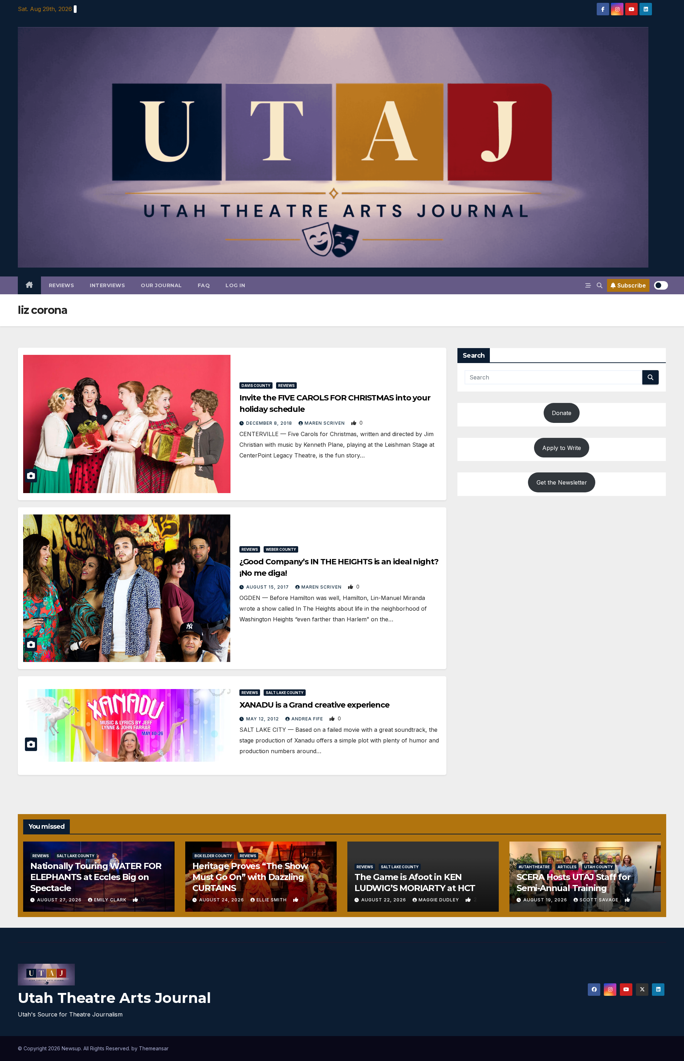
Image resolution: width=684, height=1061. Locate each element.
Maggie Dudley (440, 899)
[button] (599, 285)
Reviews (61, 285)
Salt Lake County (285, 692)
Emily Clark (111, 899)
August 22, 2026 (384, 899)
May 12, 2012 (263, 718)
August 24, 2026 (222, 899)
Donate (561, 412)
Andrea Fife (308, 718)
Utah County (598, 867)
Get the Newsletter (562, 482)
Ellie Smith (272, 899)
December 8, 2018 (270, 423)
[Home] (29, 285)
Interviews (107, 285)
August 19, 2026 (546, 899)
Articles (567, 867)
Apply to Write (561, 447)
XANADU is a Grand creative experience (314, 705)
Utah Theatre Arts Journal (114, 997)
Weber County (281, 549)
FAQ (204, 285)
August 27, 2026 (60, 899)
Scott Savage (600, 899)
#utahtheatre (534, 867)
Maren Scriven (325, 423)
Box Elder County (213, 856)
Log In (235, 285)
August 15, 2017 (268, 587)
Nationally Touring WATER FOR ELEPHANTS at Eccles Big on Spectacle (95, 877)
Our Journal (161, 285)
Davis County (256, 385)
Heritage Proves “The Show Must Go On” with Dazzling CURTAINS (250, 877)
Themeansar (154, 1048)
